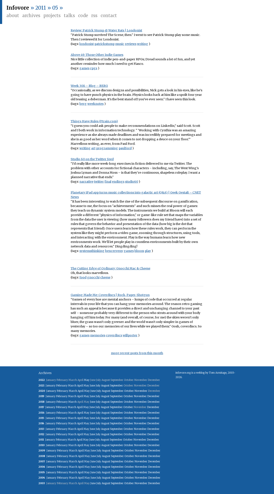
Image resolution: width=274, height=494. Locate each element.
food (82, 277)
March (72, 385)
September (116, 385)
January (50, 385)
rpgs (93, 68)
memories (97, 335)
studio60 (131, 181)
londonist (86, 44)
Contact (109, 15)
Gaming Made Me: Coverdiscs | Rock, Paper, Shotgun (110, 295)
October (129, 390)
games (84, 68)
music (119, 44)
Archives (31, 15)
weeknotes (95, 104)
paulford (125, 148)
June (92, 385)
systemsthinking (91, 251)
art (93, 148)
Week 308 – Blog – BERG (89, 86)
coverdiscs (114, 335)
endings (118, 181)
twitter (99, 181)
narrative (86, 181)
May (86, 380)
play (148, 251)
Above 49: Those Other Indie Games (97, 55)
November (140, 390)
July (98, 385)
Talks (69, 15)
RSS (94, 15)
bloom (139, 251)
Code (83, 15)
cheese (105, 277)
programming (107, 148)
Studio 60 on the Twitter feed (92, 159)
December (153, 396)
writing (142, 44)
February (61, 385)
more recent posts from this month (137, 353)
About (12, 15)
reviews (130, 44)
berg (83, 104)
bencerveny (114, 251)
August (105, 385)
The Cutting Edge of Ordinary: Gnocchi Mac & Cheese (110, 268)
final (107, 181)
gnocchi (93, 277)
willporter (130, 335)
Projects (52, 15)
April (80, 385)
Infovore (17, 7)
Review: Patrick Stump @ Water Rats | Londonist (106, 30)
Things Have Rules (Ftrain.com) (94, 121)
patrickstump (104, 44)
